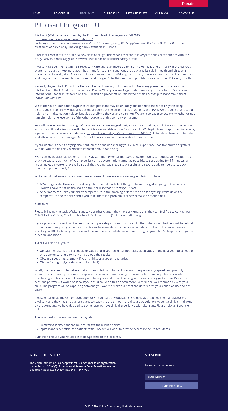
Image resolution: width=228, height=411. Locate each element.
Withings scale (52, 184)
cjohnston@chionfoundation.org (119, 215)
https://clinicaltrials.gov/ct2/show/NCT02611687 (119, 133)
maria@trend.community (137, 157)
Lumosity (80, 278)
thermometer (51, 192)
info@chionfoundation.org (100, 149)
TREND (55, 231)
